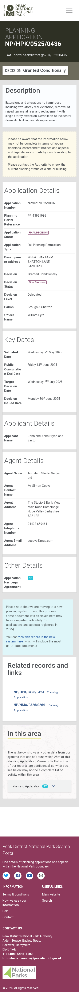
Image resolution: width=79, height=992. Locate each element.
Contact (8, 917)
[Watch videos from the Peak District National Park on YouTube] (29, 875)
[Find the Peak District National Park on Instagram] (41, 875)
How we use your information (14, 903)
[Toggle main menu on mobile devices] (69, 10)
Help (5, 911)
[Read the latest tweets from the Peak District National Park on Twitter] (6, 875)
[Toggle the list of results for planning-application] (53, 786)
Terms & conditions (16, 894)
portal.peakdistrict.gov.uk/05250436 (40, 55)
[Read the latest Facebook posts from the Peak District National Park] (17, 875)
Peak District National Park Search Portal (36, 850)
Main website (51, 894)
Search (47, 900)
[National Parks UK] (19, 971)
